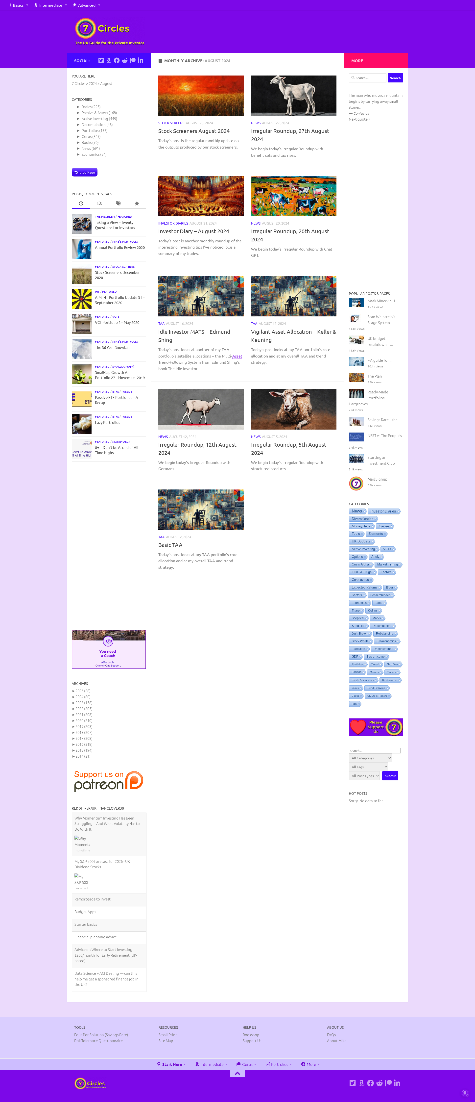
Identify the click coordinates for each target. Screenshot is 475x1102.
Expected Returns (365, 587)
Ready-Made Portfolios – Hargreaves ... (368, 397)
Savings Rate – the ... (384, 419)
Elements (375, 534)
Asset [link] (237, 355)
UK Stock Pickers (377, 695)
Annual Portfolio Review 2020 (120, 247)
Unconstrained (383, 648)
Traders (391, 672)
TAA (161, 323)
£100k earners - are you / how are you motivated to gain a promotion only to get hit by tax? (106, 959)
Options (357, 557)
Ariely (375, 557)
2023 (84, 702)
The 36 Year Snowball (112, 347)
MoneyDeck (121, 441)
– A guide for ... (380, 360)
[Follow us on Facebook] (117, 60)
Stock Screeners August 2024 (194, 131)
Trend (375, 664)
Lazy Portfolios (107, 422)
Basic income (376, 656)
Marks (377, 618)
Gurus (87, 136)
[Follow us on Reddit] (125, 60)
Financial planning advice (95, 893)
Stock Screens (171, 123)
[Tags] (118, 203)
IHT (97, 291)
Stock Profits (360, 641)
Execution (358, 649)
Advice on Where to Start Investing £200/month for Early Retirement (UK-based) (105, 911)
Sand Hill (358, 626)
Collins (373, 610)
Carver (384, 526)
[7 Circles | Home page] (109, 31)
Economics (90, 154)
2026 (83, 690)
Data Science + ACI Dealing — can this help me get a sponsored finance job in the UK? (106, 935)
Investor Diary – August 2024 (193, 231)
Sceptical (358, 618)
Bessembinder (380, 595)
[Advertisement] (109, 545)
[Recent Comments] (99, 203)
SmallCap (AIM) (123, 366)
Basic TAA (170, 544)
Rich (354, 703)
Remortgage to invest (92, 855)
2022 (84, 708)
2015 (84, 750)
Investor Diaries (173, 223)
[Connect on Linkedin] (140, 60)
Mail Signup (377, 479)
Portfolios (90, 130)
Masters (374, 672)
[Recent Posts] (81, 203)
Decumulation (94, 124)
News (256, 123)
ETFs (115, 391)
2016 (84, 744)
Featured (125, 216)
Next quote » (359, 119)
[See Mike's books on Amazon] (109, 60)
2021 (84, 714)
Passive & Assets (95, 112)
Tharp (356, 610)
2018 (84, 732)
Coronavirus (360, 580)
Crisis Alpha (360, 564)
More (311, 1044)
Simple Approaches (363, 680)
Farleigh (356, 671)
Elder (389, 587)
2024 (83, 696)
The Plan (375, 376)
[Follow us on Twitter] (101, 60)
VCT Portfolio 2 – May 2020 (117, 322)
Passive (126, 391)
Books (87, 142)
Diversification (363, 519)
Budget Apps (85, 868)
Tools (356, 534)
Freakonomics (386, 641)
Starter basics (85, 880)
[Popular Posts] (136, 203)
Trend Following (376, 688)
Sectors (357, 595)
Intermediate (50, 4)
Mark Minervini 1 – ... (385, 300)
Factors (386, 572)
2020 (84, 720)
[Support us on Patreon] (133, 60)
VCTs (115, 316)
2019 (84, 726)
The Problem (105, 216)
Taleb (378, 603)
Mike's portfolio (125, 241)
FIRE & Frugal (362, 572)
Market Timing (387, 564)
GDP (355, 656)
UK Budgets (361, 541)
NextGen (392, 664)
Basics (18, 4)
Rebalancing (384, 633)
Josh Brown (360, 633)
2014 (83, 756)
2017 (84, 738)
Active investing (95, 118)
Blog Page (87, 172)
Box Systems (389, 680)
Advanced (86, 4)
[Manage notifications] (465, 1093)
